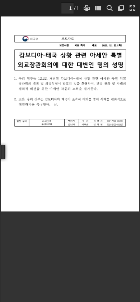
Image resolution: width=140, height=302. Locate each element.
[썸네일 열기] (98, 8)
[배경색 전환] (121, 8)
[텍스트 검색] (109, 8)
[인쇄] (86, 8)
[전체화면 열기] (132, 8)
